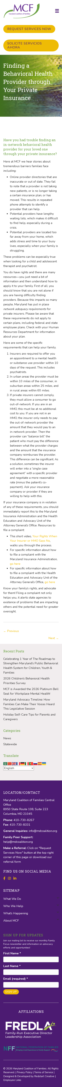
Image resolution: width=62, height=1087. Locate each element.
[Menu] (57, 10)
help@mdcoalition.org (18, 842)
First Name (12, 953)
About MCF (11, 921)
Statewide (10, 744)
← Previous (11, 631)
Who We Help (13, 906)
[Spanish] (40, 763)
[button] (58, 897)
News (7, 738)
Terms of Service (43, 1072)
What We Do (12, 899)
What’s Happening (15, 913)
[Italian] (27, 763)
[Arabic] (5, 763)
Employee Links (12, 1080)
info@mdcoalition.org (43, 831)
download (40, 857)
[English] (14, 763)
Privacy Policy (24, 1072)
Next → (53, 638)
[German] (23, 763)
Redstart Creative (44, 1076)
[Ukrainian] (44, 763)
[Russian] (35, 763)
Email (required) (15, 979)
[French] (18, 763)
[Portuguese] (31, 763)
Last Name (12, 966)
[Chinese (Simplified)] (10, 763)
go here (15, 564)
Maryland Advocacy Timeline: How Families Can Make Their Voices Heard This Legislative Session (29, 704)
